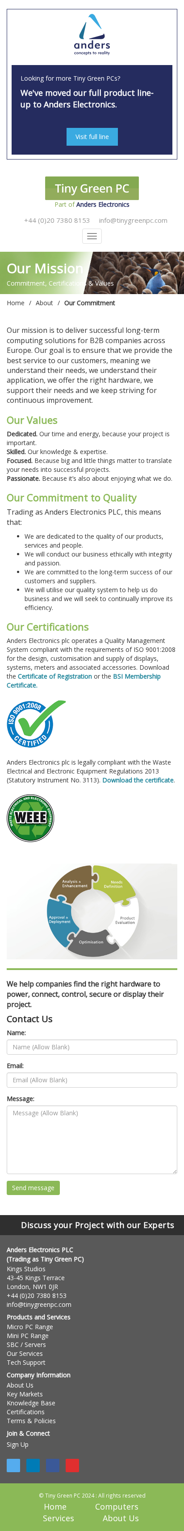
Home (16, 303)
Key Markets (25, 1394)
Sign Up (18, 1444)
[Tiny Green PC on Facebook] (52, 1465)
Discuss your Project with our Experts (95, 1225)
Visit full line (92, 136)
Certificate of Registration (55, 676)
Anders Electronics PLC (40, 1249)
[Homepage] (92, 35)
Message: (20, 1098)
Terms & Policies (31, 1420)
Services (58, 1518)
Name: (16, 1032)
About (44, 303)
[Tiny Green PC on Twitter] (13, 1465)
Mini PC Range (28, 1335)
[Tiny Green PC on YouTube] (72, 1465)
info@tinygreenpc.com (132, 220)
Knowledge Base (31, 1403)
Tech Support (26, 1362)
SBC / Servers (26, 1344)
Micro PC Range (30, 1326)
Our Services (25, 1353)
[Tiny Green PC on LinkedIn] (33, 1465)
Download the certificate (138, 780)
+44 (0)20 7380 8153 (56, 220)
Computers (116, 1506)
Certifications (26, 1412)
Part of (92, 204)
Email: (15, 1065)
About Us (20, 1385)
